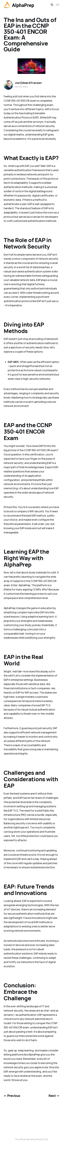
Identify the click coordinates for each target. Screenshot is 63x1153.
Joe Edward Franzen (28, 83)
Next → (54, 1096)
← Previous (12, 1096)
